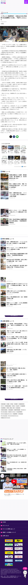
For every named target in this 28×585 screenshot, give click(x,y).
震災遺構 (11, 409)
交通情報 (3, 407)
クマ (3, 405)
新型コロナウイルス (6, 417)
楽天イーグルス (12, 411)
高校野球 (15, 413)
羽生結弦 (21, 413)
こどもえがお (4, 415)
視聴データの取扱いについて (9, 532)
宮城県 (16, 404)
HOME (4, 522)
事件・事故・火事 (11, 407)
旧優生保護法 (8, 405)
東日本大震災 (4, 409)
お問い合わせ (6, 535)
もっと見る (13, 315)
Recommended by (18, 166)
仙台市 (17, 405)
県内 (3, 23)
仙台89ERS (19, 411)
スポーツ (24, 409)
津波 (12, 404)
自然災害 (18, 407)
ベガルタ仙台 (4, 411)
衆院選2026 (21, 404)
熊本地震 (3, 404)
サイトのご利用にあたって (9, 528)
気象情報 (23, 405)
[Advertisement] (14, 204)
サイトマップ (6, 525)
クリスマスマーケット (13, 415)
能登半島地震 (17, 409)
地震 (8, 404)
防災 (14, 405)
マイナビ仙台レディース (7, 413)
